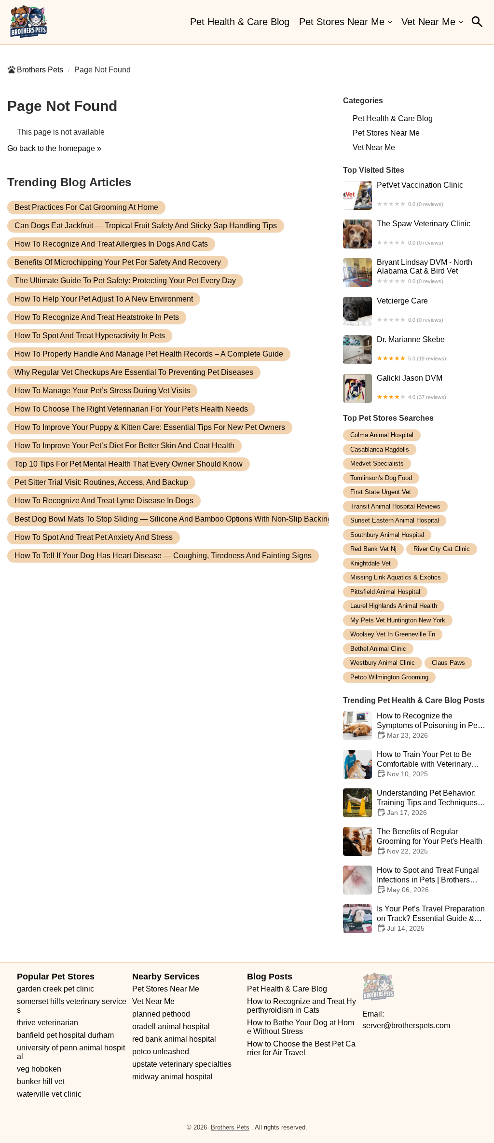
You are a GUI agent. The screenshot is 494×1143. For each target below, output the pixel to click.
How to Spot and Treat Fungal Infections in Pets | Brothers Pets (428, 880)
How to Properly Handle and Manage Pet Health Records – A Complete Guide (148, 354)
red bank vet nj (373, 548)
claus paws (448, 662)
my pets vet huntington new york (397, 620)
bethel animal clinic (378, 648)
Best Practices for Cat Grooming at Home (86, 207)
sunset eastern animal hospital (394, 520)
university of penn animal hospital (71, 1052)
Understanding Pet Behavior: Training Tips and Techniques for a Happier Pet (427, 802)
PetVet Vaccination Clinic (420, 194)
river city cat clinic (441, 548)
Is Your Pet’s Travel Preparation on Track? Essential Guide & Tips (431, 918)
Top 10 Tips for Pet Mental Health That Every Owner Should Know (128, 464)
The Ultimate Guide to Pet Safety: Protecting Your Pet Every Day (125, 280)
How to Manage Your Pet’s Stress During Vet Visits (102, 390)
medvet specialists (377, 463)
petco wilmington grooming (389, 677)
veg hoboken (39, 1069)
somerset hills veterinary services (71, 1005)
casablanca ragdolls (379, 449)
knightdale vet (370, 563)
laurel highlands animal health (393, 605)
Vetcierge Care (410, 310)
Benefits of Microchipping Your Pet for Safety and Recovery (117, 262)
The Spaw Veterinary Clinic (423, 233)
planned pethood (161, 1014)
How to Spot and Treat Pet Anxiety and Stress (93, 537)
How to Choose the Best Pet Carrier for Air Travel (301, 1048)
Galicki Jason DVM (411, 387)
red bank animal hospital (174, 1039)
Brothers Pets (40, 70)
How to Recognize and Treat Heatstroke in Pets (96, 317)
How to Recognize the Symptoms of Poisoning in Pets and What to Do (430, 725)
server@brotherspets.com (406, 1025)
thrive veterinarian (47, 1023)
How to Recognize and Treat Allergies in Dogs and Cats (111, 244)
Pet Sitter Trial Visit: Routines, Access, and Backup (101, 482)
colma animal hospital (381, 435)
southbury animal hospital (387, 534)
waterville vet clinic (49, 1094)
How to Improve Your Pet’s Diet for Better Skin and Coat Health (124, 445)
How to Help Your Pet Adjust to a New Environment (103, 299)
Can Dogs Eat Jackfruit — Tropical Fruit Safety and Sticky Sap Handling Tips (145, 225)
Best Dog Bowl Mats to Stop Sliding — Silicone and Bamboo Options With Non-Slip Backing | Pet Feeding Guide (208, 519)
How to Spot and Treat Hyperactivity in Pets (89, 335)
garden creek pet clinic (55, 989)
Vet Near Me (428, 21)
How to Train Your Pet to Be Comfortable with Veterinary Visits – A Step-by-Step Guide (427, 764)
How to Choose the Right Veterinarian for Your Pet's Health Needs (131, 409)
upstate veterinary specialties (182, 1064)
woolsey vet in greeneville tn (392, 634)
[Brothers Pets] (29, 22)
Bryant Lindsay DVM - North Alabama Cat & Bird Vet (424, 271)
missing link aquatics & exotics (395, 577)
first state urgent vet (380, 492)
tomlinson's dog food (381, 478)
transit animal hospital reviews (395, 506)
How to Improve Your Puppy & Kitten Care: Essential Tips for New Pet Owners (149, 427)
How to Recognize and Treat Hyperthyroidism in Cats (301, 1005)
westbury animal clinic (382, 662)
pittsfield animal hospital (385, 591)
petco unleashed (160, 1051)
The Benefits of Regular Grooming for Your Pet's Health (429, 841)
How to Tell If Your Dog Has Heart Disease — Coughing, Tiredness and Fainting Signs (163, 555)
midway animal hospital (172, 1077)
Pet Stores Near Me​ (341, 21)
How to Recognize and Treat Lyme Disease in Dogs (103, 500)
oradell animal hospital (171, 1026)
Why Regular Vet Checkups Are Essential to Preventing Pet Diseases (133, 372)
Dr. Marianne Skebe (411, 348)
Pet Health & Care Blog (239, 21)
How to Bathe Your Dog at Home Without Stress (300, 1027)
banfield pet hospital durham (65, 1035)
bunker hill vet (41, 1081)
